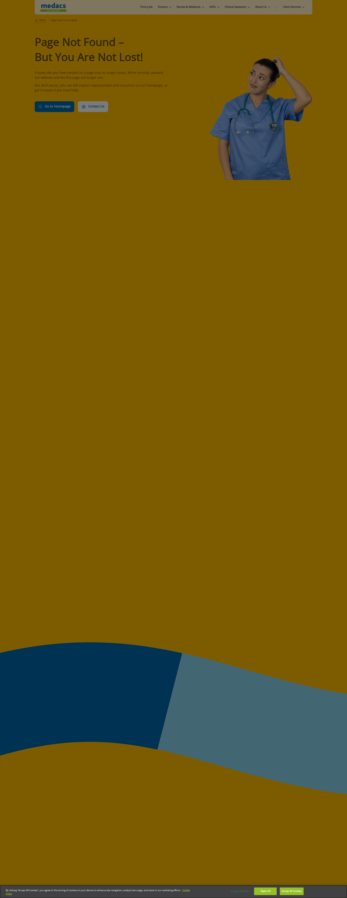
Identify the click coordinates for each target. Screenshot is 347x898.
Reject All (265, 891)
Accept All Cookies (291, 891)
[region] (173, 891)
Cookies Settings (240, 891)
